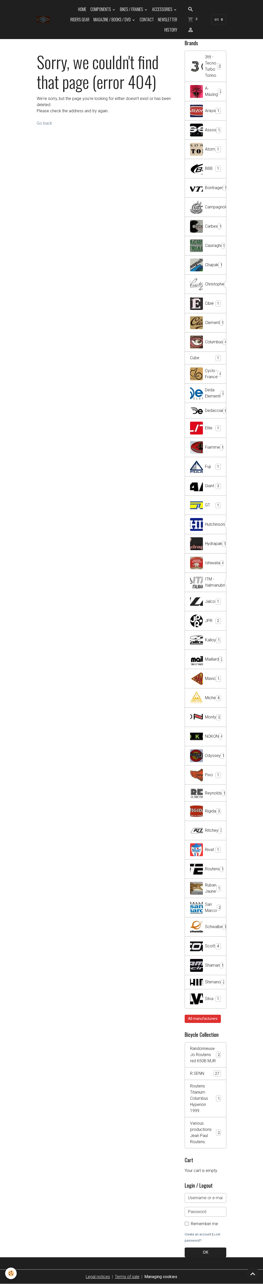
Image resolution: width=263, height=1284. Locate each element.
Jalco (212, 601)
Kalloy (212, 640)
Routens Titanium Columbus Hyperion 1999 (206, 1098)
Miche (212, 697)
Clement (214, 322)
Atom (212, 149)
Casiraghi (215, 245)
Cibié (212, 303)
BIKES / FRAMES (132, 9)
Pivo (212, 774)
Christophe (215, 284)
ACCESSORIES (162, 9)
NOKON (214, 736)
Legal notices (98, 1276)
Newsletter (167, 19)
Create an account (198, 1234)
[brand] (43, 19)
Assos (212, 129)
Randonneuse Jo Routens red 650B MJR (206, 1054)
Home (82, 9)
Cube (204, 357)
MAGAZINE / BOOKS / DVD (112, 19)
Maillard (214, 659)
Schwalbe (215, 926)
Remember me (204, 1223)
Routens (215, 868)
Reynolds (215, 793)
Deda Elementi (214, 393)
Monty (212, 717)
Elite (212, 428)
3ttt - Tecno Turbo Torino (213, 66)
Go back (44, 123)
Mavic (213, 678)
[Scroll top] (252, 1273)
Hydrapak (215, 543)
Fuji (212, 466)
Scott (212, 946)
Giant (212, 485)
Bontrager (215, 187)
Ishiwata (214, 562)
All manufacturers (203, 1019)
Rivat (212, 849)
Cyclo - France (213, 373)
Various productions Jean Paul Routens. (206, 1132)
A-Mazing (213, 91)
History (170, 30)
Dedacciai (215, 410)
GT (212, 505)
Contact (147, 19)
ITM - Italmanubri (215, 582)
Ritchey (213, 830)
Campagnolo (215, 207)
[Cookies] (11, 1273)
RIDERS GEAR (79, 19)
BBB (212, 168)
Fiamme (214, 447)
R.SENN (204, 1073)
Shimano (215, 982)
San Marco (213, 907)
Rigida (212, 811)
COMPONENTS (101, 9)
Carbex (213, 226)
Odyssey (214, 755)
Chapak (213, 264)
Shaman (214, 965)
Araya (212, 110)
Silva (212, 998)
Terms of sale (127, 1276)
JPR (212, 620)
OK (205, 1252)
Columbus (215, 341)
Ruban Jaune (212, 888)
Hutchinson (215, 524)
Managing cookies (160, 1276)
